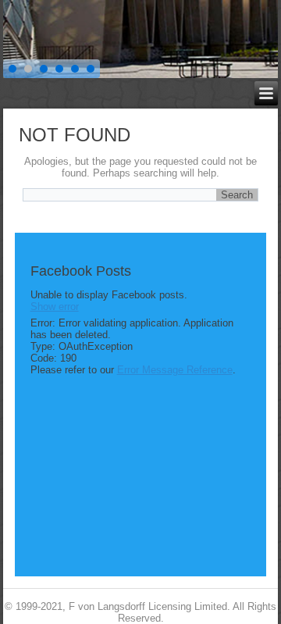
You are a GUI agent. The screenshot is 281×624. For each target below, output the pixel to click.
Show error (54, 306)
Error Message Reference (175, 370)
